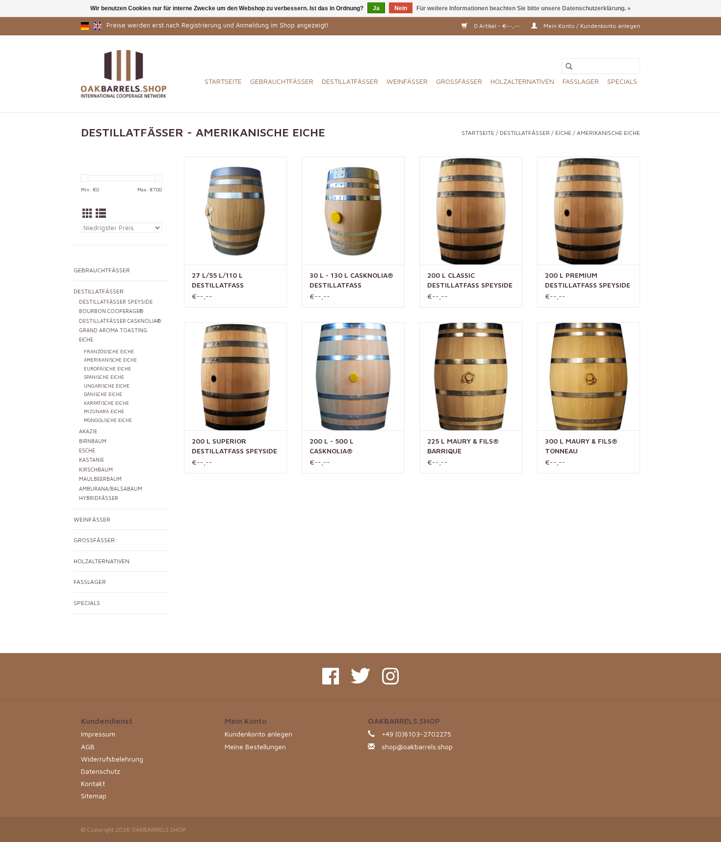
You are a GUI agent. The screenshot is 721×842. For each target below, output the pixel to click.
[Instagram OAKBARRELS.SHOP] (390, 676)
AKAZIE (88, 431)
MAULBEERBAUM (100, 479)
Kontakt (93, 783)
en (98, 26)
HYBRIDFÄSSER (98, 498)
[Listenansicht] (101, 213)
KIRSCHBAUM (96, 470)
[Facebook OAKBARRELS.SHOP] (330, 676)
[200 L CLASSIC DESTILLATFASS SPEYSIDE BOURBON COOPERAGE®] (470, 210)
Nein (400, 8)
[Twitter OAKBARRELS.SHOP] (360, 676)
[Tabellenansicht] (87, 213)
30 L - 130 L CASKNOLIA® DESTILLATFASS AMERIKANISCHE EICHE (351, 280)
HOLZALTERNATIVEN (522, 81)
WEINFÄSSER (407, 81)
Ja (376, 8)
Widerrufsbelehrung (112, 759)
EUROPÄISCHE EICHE (107, 368)
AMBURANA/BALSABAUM (110, 489)
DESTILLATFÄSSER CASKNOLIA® (120, 321)
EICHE (563, 132)
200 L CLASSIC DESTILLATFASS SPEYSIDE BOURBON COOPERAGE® (470, 280)
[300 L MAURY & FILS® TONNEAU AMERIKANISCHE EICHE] (588, 376)
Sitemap (93, 795)
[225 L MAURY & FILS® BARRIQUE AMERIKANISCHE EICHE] (470, 376)
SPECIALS (622, 81)
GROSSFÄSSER (459, 81)
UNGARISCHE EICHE (106, 386)
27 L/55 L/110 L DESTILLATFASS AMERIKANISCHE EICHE (229, 280)
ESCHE (87, 450)
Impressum (98, 734)
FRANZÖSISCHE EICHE (109, 351)
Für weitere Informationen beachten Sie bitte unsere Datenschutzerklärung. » (523, 8)
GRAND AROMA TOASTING (113, 330)
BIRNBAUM (92, 441)
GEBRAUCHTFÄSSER (281, 81)
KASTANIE (91, 460)
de (85, 26)
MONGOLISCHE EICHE (108, 420)
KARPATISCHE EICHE (106, 403)
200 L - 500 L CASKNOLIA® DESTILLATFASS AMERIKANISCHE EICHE (347, 446)
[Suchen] (569, 66)
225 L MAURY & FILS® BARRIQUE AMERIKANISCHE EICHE (464, 446)
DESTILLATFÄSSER (350, 81)
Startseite (223, 81)
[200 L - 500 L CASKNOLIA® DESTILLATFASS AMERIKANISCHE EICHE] (353, 376)
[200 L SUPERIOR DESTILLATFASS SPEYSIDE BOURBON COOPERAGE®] (235, 376)
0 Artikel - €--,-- (496, 25)
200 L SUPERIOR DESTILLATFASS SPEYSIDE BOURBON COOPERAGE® (234, 446)
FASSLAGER (581, 81)
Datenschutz (100, 771)
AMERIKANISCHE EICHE (608, 132)
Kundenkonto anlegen (258, 734)
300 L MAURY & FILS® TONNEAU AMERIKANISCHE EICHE (582, 446)
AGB (88, 746)
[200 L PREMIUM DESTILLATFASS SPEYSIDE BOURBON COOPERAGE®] (588, 210)
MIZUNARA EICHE (104, 411)
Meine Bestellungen (255, 746)
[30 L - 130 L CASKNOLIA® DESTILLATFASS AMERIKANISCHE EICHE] (353, 210)
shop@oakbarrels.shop (417, 746)
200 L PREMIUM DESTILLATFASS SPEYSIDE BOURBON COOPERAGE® (587, 280)
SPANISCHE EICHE (104, 377)
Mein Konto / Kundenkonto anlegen (591, 25)
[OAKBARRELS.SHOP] (123, 74)
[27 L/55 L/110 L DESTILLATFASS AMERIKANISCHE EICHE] (235, 210)
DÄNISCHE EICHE (103, 394)
